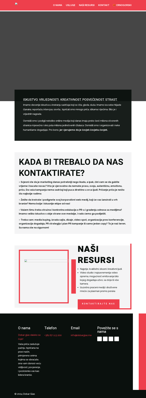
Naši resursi (87, 5)
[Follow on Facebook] (99, 339)
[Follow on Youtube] (116, 339)
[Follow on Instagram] (105, 339)
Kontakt (103, 5)
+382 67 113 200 (53, 335)
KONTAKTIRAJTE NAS (98, 304)
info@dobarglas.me (81, 335)
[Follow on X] (111, 339)
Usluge (70, 5)
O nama (57, 5)
